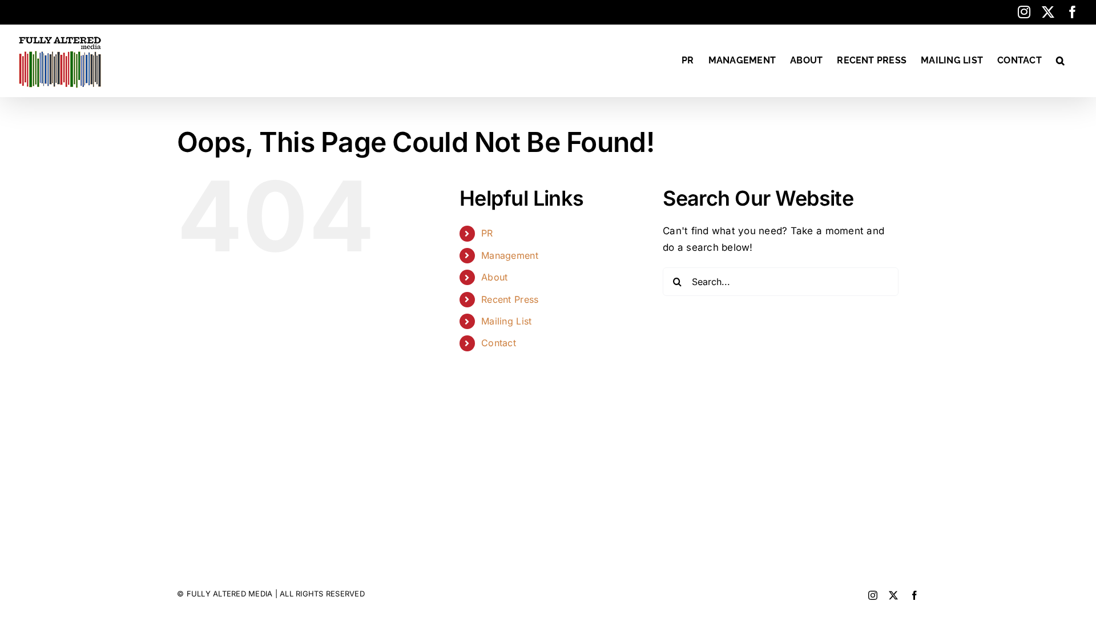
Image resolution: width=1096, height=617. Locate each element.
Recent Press (509, 299)
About (494, 277)
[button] (1060, 60)
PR (487, 233)
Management (509, 255)
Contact (498, 342)
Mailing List (506, 321)
